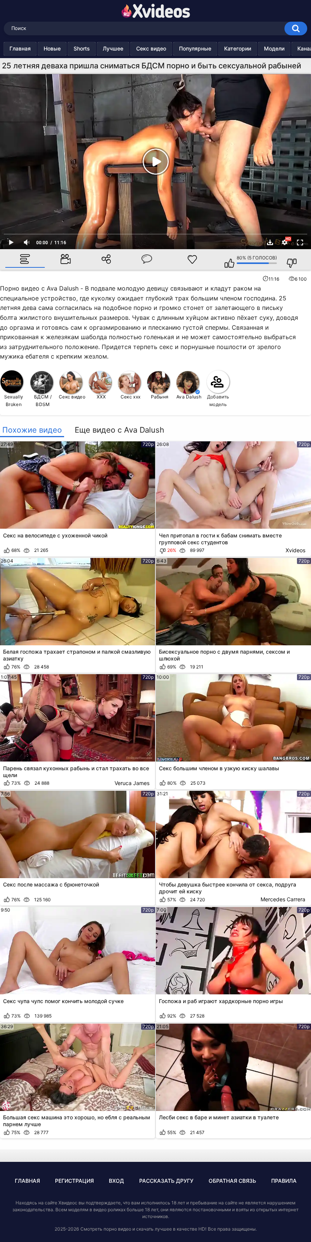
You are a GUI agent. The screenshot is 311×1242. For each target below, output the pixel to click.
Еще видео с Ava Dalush (119, 430)
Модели (274, 48)
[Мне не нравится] (288, 259)
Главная (20, 48)
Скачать (270, 242)
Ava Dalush (188, 397)
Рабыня (160, 397)
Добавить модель (218, 400)
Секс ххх (130, 397)
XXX (101, 397)
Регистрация (74, 1180)
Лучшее (113, 48)
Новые (52, 48)
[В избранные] (192, 259)
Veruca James (132, 783)
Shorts (82, 48)
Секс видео (151, 48)
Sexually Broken (13, 400)
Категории (237, 48)
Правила (284, 1180)
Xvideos (295, 550)
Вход (116, 1180)
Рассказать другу (166, 1180)
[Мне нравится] (226, 259)
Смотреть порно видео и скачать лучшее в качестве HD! (143, 1229)
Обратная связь (232, 1180)
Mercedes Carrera (283, 899)
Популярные (195, 48)
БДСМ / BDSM (43, 400)
